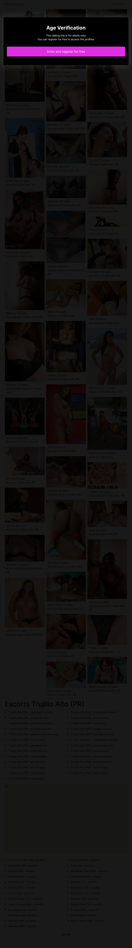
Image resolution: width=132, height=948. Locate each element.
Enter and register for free (66, 51)
